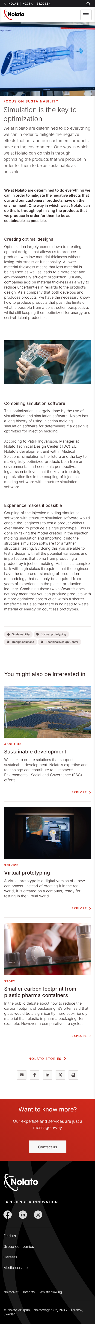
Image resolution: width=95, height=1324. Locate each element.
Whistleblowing (51, 1292)
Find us (9, 1236)
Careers (10, 1257)
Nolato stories (45, 1059)
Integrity (29, 1292)
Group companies (18, 1246)
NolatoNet (10, 1292)
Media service (15, 1267)
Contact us (47, 1147)
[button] (86, 14)
